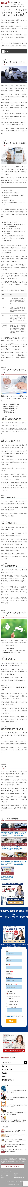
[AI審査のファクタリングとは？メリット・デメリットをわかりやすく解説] (20, 830)
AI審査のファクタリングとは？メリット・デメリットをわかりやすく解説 (20, 834)
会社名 (7, 951)
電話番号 (9, 977)
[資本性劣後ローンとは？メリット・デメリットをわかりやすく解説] (7, 830)
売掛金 (4, 1076)
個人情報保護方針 (12, 1016)
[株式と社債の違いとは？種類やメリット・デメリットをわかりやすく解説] (7, 874)
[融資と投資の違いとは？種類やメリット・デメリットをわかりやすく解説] (20, 860)
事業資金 (7, 6)
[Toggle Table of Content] (2, 50)
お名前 (7, 958)
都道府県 (9, 971)
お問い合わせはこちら (12, 1166)
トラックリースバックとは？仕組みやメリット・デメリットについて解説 (7, 848)
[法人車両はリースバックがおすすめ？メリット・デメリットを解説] (20, 845)
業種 (8, 964)
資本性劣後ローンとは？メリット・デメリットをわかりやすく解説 (7, 834)
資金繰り (4, 1073)
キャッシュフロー (7, 1069)
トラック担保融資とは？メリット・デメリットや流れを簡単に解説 (7, 863)
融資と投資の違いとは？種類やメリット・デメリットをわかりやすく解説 (20, 863)
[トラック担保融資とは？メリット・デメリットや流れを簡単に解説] (7, 860)
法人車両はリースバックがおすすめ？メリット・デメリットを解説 (20, 848)
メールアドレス (11, 984)
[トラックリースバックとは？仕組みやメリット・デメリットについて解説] (7, 845)
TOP (2, 6)
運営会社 (18, 1184)
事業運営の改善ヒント (8, 1080)
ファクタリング (6, 1062)
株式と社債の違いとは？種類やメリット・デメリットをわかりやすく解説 (7, 878)
